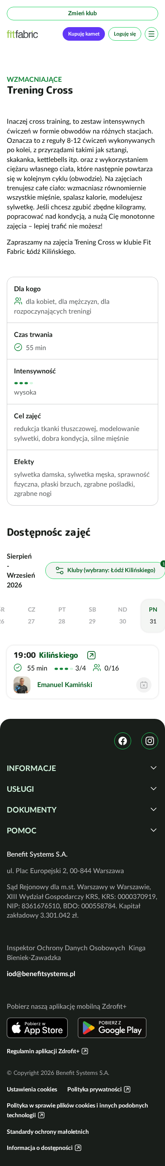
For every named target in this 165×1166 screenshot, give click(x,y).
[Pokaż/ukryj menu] (151, 34)
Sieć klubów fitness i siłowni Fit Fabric (22, 34)
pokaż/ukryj (153, 767)
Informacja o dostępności (40, 1147)
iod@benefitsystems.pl (41, 973)
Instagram (149, 740)
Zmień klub (82, 13)
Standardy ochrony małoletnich (48, 1131)
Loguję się (125, 33)
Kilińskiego (58, 655)
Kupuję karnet (83, 33)
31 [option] (153, 615)
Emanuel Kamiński (64, 684)
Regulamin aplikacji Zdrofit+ (43, 1051)
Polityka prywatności (94, 1089)
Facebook (122, 740)
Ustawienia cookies (32, 1089)
